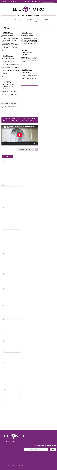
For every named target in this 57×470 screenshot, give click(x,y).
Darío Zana (25, 73)
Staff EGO (4, 1)
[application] (19, 135)
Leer (2, 50)
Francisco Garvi (27, 36)
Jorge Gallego (7, 36)
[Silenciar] (34, 144)
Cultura (28, 20)
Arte (8, 20)
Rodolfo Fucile (7, 59)
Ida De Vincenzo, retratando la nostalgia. (7, 86)
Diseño (47, 19)
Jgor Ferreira (26, 54)
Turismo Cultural (44, 459)
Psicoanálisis (18, 19)
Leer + (3, 110)
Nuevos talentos (7, 82)
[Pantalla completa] (36, 144)
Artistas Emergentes (8, 33)
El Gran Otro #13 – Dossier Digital (14, 1)
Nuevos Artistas (37, 20)
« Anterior (21, 149)
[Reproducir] (3, 144)
